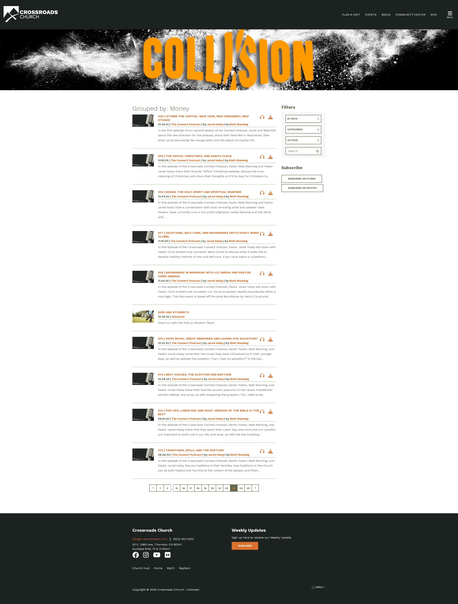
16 (183, 488)
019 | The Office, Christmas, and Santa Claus (195, 156)
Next (255, 488)
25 (248, 488)
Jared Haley (215, 124)
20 (212, 488)
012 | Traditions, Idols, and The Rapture (191, 450)
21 (219, 488)
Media (386, 14)
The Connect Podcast (186, 124)
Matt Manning (238, 124)
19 (205, 488)
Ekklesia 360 (318, 587)
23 (233, 488)
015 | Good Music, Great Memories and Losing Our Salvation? (208, 338)
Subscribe (245, 545)
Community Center (410, 14)
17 (191, 488)
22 (226, 488)
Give (433, 14)
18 (198, 488)
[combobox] (303, 119)
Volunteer (178, 316)
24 (241, 488)
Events (370, 14)
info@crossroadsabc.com (149, 539)
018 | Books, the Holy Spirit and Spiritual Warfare (199, 192)
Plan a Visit (351, 14)
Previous (153, 488)
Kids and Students (173, 312)
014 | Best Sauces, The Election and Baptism (194, 374)
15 (177, 488)
